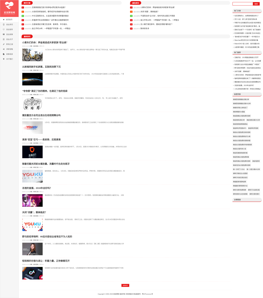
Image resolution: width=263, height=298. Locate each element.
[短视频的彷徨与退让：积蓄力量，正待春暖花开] (32, 274)
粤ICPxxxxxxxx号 (147, 294)
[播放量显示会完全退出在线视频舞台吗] (32, 128)
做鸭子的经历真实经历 (240, 177)
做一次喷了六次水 (239, 169)
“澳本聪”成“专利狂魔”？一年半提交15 (247, 37)
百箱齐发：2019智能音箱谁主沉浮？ (246, 57)
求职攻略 (9, 49)
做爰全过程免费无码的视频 (241, 132)
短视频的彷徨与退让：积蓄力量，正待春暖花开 (46, 261)
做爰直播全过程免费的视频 (241, 116)
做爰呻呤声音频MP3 (239, 128)
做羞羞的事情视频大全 (240, 186)
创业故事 (9, 34)
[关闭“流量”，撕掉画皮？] (32, 225)
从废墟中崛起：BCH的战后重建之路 (246, 47)
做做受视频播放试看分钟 (241, 99)
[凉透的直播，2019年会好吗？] (32, 201)
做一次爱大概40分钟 (253, 169)
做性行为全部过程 (254, 190)
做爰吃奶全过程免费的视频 (241, 165)
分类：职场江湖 (34, 70)
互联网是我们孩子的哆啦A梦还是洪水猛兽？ (44, 7)
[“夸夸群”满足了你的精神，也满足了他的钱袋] (32, 104)
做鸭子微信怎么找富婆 (240, 173)
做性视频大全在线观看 (240, 194)
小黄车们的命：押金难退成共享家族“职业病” (153, 7)
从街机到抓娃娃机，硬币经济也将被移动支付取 (45, 12)
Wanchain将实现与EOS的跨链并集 (246, 40)
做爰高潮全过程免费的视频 (241, 161)
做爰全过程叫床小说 (239, 149)
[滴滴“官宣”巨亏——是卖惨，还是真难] (32, 152)
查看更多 (125, 285)
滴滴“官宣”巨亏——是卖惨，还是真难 (41, 139)
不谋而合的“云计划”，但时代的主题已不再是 (153, 16)
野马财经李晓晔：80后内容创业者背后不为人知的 (47, 236)
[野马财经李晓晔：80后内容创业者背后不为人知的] (32, 249)
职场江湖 (9, 44)
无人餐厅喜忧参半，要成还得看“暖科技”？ (152, 24)
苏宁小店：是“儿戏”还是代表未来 (245, 19)
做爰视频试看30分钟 (253, 120)
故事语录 (9, 54)
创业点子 (9, 39)
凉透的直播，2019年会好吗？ (37, 188)
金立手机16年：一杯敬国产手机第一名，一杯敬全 (46, 29)
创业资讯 (9, 24)
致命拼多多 (140, 29)
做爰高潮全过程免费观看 (241, 157)
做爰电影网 (256, 161)
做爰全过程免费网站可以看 (241, 136)
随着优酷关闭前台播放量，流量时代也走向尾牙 (46, 164)
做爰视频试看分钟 (239, 120)
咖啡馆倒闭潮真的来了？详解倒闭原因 (247, 78)
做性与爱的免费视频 (239, 190)
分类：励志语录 (34, 46)
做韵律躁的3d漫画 (239, 112)
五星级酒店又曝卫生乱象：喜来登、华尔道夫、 (45, 24)
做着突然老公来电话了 (240, 107)
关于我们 (9, 59)
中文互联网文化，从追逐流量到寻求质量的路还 (45, 16)
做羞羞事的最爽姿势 (239, 181)
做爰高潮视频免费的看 (240, 153)
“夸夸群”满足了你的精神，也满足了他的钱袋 (44, 91)
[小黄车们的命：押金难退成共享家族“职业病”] (32, 55)
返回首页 (9, 19)
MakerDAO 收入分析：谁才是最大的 (247, 44)
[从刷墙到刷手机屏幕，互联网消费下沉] (32, 79)
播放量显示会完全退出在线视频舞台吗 (41, 115)
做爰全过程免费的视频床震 (241, 140)
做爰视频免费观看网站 (240, 124)
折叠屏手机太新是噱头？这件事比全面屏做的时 (45, 20)
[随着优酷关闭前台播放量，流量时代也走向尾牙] (32, 176)
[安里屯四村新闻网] (9, 8)
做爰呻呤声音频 (253, 128)
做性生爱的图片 (255, 194)
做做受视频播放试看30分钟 (242, 103)
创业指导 (9, 29)
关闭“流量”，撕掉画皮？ (145, 12)
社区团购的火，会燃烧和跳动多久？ (246, 16)
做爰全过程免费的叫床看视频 (242, 144)
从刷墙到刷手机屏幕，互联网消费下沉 (41, 66)
